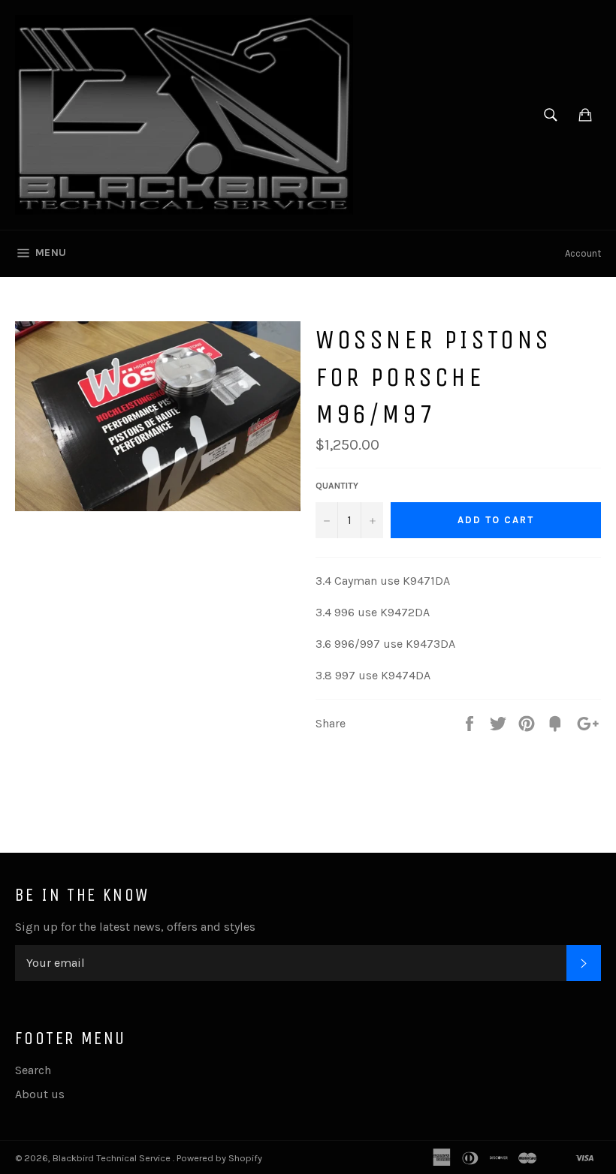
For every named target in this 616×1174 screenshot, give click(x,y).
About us (40, 1094)
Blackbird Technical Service (113, 1157)
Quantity (337, 485)
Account (583, 253)
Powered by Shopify (219, 1157)
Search (33, 1070)
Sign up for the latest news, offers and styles (135, 927)
